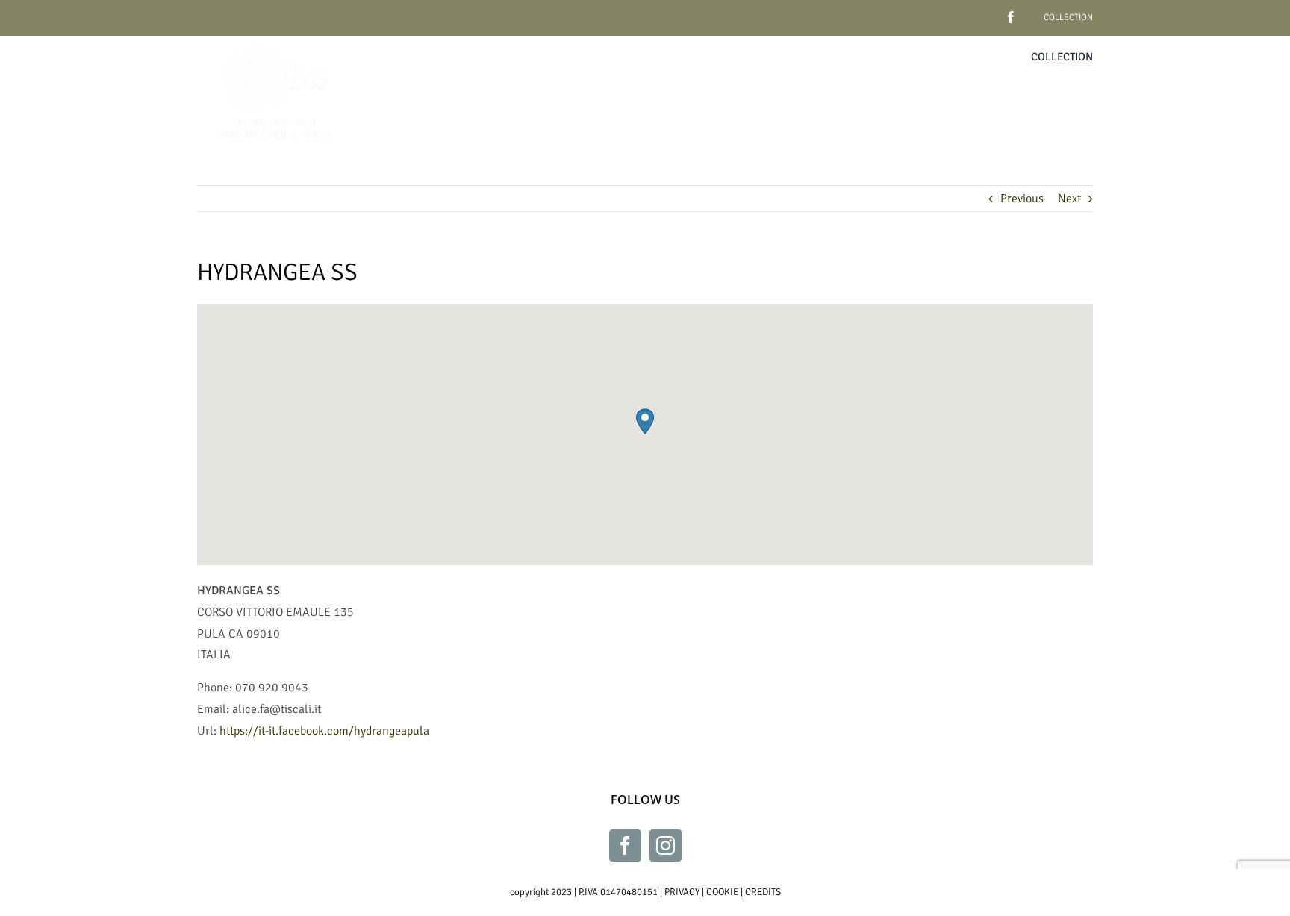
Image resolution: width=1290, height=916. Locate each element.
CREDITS (763, 892)
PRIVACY (681, 892)
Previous (1022, 198)
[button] (645, 421)
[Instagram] (665, 845)
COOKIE (722, 892)
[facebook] (988, 11)
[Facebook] (625, 845)
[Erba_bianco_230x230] (275, 41)
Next (1069, 198)
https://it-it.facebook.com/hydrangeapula (324, 730)
